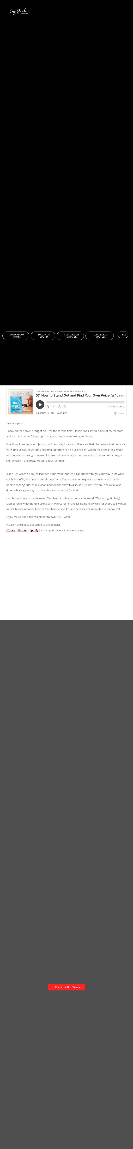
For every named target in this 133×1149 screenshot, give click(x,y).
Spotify (34, 530)
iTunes (10, 530)
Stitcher (22, 530)
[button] (127, 11)
